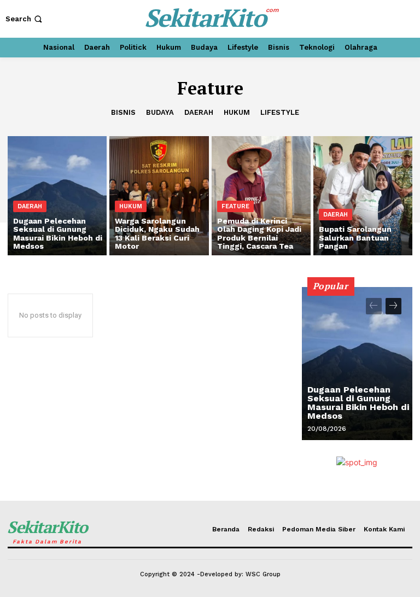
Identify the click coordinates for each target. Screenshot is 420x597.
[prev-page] (374, 306)
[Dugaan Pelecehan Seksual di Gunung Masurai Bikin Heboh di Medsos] (57, 195)
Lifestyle (279, 112)
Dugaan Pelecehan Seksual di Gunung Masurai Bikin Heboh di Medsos (358, 402)
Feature (235, 206)
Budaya (160, 112)
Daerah (198, 112)
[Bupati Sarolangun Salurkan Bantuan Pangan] (362, 195)
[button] (24, 19)
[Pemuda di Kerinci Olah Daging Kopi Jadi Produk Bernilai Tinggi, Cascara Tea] (261, 195)
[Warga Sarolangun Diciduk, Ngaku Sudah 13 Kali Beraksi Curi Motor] (158, 195)
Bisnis (123, 112)
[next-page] (393, 306)
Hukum (237, 112)
